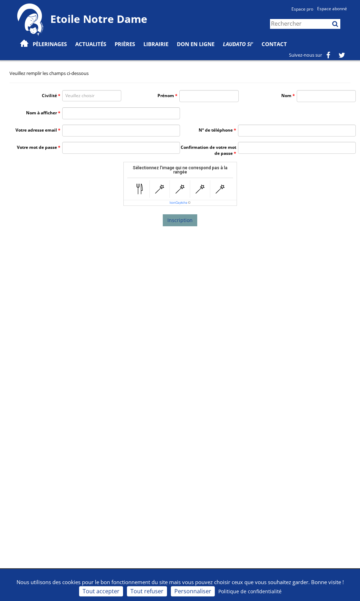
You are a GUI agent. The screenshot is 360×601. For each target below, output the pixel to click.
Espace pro (302, 9)
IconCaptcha (178, 202)
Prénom (166, 96)
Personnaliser (192, 591)
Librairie (155, 44)
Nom (286, 96)
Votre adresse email (36, 130)
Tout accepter (101, 591)
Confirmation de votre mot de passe (208, 150)
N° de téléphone (216, 130)
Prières (125, 44)
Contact (274, 44)
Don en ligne (195, 44)
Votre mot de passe (37, 147)
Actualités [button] (90, 44)
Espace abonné (332, 9)
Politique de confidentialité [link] (250, 591)
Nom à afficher (41, 113)
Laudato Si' (238, 44)
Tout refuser (146, 591)
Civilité (49, 96)
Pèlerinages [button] (50, 44)
